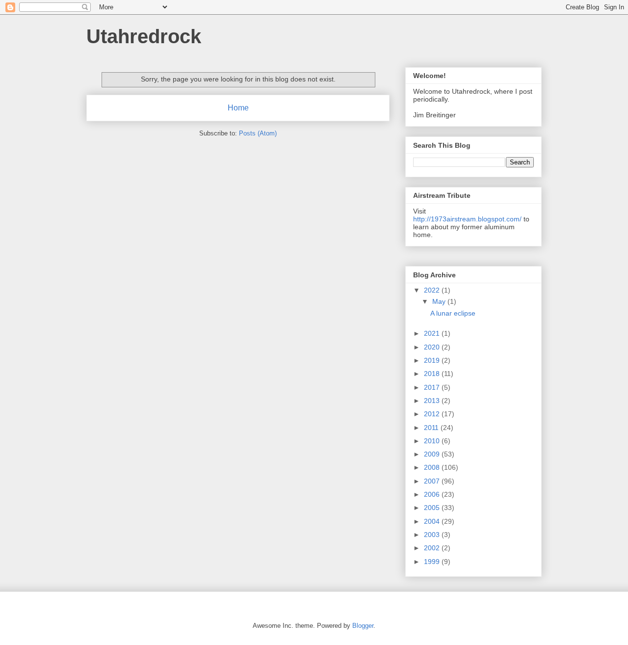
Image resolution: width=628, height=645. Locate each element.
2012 (433, 414)
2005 (433, 507)
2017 (433, 387)
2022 (433, 290)
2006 (433, 494)
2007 (433, 481)
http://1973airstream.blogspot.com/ (467, 219)
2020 (433, 347)
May (439, 301)
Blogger (362, 625)
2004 (433, 521)
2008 (433, 467)
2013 (433, 400)
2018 (433, 373)
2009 (433, 454)
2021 (433, 333)
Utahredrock (143, 36)
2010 (433, 441)
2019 (433, 360)
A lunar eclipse (452, 313)
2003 (433, 534)
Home (238, 108)
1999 (433, 561)
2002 (433, 548)
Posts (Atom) (258, 133)
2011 (432, 427)
